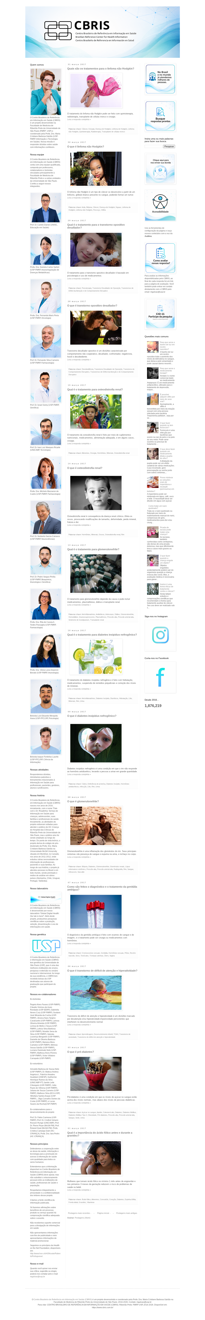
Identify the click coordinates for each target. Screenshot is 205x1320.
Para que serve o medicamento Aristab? (167, 370)
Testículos (85, 956)
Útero (106, 956)
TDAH (116, 1034)
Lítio (130, 698)
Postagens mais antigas (126, 1213)
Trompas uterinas (96, 956)
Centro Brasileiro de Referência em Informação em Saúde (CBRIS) (63, 1299)
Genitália (104, 953)
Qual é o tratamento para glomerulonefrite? (93, 549)
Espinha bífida (130, 1199)
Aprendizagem (87, 1034)
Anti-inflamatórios (88, 614)
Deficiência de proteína (96, 784)
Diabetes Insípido (102, 698)
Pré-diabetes (102, 1115)
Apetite (99, 1112)
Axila (83, 207)
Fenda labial (73, 1202)
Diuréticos (114, 698)
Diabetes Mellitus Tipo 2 (78, 1115)
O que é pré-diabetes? (80, 1051)
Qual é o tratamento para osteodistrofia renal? (95, 389)
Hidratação (123, 698)
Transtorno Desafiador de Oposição (106, 288)
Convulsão (104, 1199)
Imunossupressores (87, 617)
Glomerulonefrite (127, 614)
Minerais (110, 453)
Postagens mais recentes (79, 1213)
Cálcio (84, 784)
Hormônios (101, 453)
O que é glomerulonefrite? (83, 801)
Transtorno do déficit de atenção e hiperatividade (96, 1037)
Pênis (127, 953)
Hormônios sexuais (116, 953)
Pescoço (96, 210)
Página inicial (103, 1213)
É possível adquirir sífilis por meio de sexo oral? (167, 398)
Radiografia (118, 869)
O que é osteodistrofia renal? (84, 468)
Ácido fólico (86, 1199)
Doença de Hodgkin (103, 129)
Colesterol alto (108, 1112)
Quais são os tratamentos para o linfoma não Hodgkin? (100, 68)
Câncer (84, 129)
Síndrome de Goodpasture (79, 620)
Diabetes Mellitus (129, 1112)
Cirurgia (91, 129)
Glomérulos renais (117, 866)
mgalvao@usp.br (37, 1276)
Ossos (101, 534)
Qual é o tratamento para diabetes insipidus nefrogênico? (102, 634)
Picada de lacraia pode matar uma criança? (165, 530)
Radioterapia (96, 132)
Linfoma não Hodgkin (84, 210)
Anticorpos (109, 614)
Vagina (112, 956)
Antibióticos (100, 614)
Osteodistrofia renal (121, 453)
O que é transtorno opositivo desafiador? (92, 305)
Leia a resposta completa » (79, 119)
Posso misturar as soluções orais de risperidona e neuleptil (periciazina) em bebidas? (160, 484)
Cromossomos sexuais (91, 953)
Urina (82, 701)
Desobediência (87, 369)
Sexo (78, 956)
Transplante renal (97, 620)
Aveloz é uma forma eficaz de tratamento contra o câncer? (167, 587)
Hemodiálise (73, 617)
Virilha (103, 210)
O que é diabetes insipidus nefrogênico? (91, 716)
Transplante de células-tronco (113, 132)
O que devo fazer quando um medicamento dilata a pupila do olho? (167, 454)
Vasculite (81, 872)
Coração (112, 1199)
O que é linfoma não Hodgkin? (85, 146)
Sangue (130, 869)
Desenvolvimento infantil (103, 1034)
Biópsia (89, 207)
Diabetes (91, 866)
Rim (122, 534)
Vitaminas (90, 1202)
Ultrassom (73, 872)
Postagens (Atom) (82, 1218)
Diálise (117, 614)
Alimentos (85, 453)
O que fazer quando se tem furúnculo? (166, 425)
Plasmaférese (101, 617)
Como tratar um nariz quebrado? (157, 507)
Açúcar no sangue (89, 1112)
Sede (77, 1118)
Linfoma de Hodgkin (119, 129)
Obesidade (92, 1115)
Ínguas (118, 207)
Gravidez (82, 1202)
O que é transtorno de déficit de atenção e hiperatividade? (102, 970)
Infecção (83, 787)
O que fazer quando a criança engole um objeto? (166, 559)
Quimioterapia (84, 132)
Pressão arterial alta (126, 617)
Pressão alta (112, 617)
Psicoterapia (86, 288)
